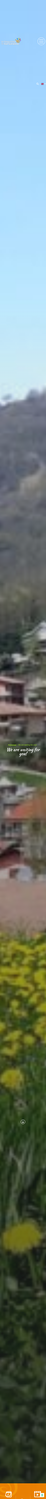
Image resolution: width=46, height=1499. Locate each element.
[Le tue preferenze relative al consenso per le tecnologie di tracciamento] (42, 1495)
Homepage (12, 745)
